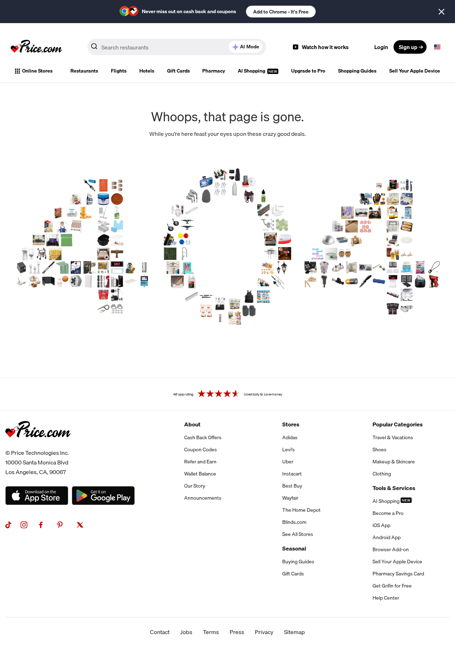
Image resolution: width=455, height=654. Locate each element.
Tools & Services (394, 488)
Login (381, 47)
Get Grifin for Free (392, 586)
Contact (160, 632)
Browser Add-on (391, 549)
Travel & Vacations (393, 437)
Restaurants (84, 71)
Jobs (186, 632)
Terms (211, 632)
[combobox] (177, 46)
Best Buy (292, 486)
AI (249, 46)
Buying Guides (298, 561)
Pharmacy (213, 71)
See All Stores (297, 534)
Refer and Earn (200, 462)
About (192, 424)
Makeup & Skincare (394, 462)
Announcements (202, 498)
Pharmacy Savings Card (398, 574)
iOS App (381, 525)
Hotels (146, 71)
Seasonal (294, 548)
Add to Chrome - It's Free (281, 12)
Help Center (386, 598)
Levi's (288, 449)
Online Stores (37, 71)
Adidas (290, 437)
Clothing (382, 474)
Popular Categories (398, 424)
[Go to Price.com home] (36, 47)
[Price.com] (37, 445)
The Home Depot (301, 510)
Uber (287, 462)
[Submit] (94, 48)
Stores (290, 424)
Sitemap (294, 632)
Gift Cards (178, 71)
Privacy (264, 632)
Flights (119, 71)
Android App (387, 537)
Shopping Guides (357, 71)
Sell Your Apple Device (414, 71)
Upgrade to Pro (308, 71)
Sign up (408, 47)
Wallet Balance (200, 474)
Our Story (194, 486)
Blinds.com (294, 522)
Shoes (379, 449)
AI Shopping (252, 71)
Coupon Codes (200, 449)
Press (237, 632)
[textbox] (437, 47)
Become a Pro (388, 513)
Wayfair (290, 498)
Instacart (292, 474)
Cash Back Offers (202, 437)
